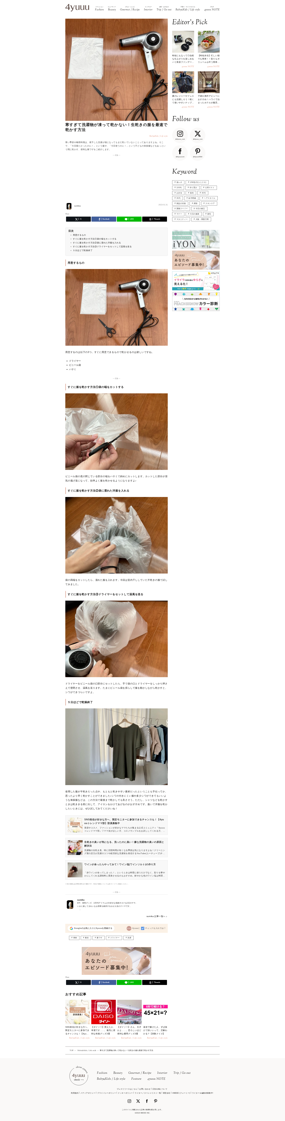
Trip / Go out (182, 1073)
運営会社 (166, 1093)
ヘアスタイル (209, 198)
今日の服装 (194, 214)
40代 (204, 193)
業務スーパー (182, 209)
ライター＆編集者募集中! (202, 1093)
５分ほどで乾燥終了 (82, 250)
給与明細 (192, 198)
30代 (178, 198)
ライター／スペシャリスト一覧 (148, 1093)
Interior (162, 1073)
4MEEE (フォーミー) (181, 1093)
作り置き (193, 188)
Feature (136, 1079)
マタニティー (182, 219)
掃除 (195, 203)
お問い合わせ (145, 1089)
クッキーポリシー (125, 1093)
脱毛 (209, 214)
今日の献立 (200, 209)
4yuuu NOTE (156, 1079)
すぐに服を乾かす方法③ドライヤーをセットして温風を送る (102, 246)
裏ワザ (99, 938)
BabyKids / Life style (111, 1079)
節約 (192, 193)
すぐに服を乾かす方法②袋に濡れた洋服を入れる (97, 242)
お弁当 (179, 193)
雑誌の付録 (181, 203)
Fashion (102, 1073)
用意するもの (79, 235)
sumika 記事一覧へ (156, 916)
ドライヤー (115, 938)
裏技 (87, 938)
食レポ (179, 182)
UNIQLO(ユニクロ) (198, 182)
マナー (179, 214)
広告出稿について (159, 1089)
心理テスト (209, 188)
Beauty (117, 1073)
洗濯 (129, 938)
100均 (179, 188)
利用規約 (74, 1093)
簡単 (75, 938)
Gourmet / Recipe (139, 1073)
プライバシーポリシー (106, 1093)
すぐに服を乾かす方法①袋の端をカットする (95, 239)
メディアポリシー (87, 1093)
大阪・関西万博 (202, 219)
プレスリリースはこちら (127, 1089)
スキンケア (210, 203)
